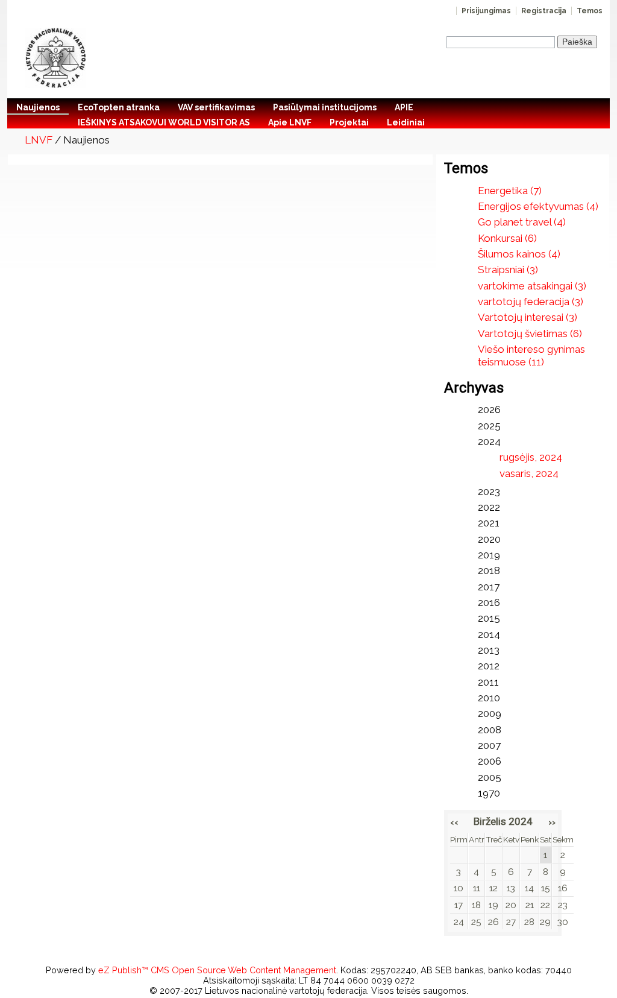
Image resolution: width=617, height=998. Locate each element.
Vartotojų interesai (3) (527, 317)
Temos (590, 11)
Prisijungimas (486, 11)
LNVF (38, 140)
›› (552, 822)
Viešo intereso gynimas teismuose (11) (531, 355)
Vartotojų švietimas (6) (530, 333)
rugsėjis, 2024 (531, 457)
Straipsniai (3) (508, 270)
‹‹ (454, 822)
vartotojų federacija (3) (530, 301)
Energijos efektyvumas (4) (538, 206)
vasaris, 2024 (529, 473)
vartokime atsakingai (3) (532, 286)
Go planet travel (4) (522, 222)
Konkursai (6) (507, 238)
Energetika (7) (510, 191)
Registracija (543, 11)
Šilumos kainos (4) (519, 254)
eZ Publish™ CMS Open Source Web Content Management (217, 970)
